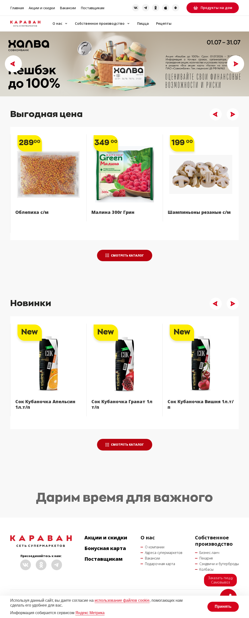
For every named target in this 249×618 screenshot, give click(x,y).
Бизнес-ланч (209, 552)
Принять (223, 606)
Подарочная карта (160, 563)
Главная (17, 8)
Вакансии (68, 8)
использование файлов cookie (122, 600)
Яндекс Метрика (90, 613)
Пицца (143, 24)
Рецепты (163, 24)
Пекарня (206, 558)
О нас (57, 24)
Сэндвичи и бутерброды (219, 563)
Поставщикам (92, 8)
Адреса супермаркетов (163, 552)
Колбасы (206, 569)
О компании (154, 547)
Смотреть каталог (127, 255)
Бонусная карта (105, 548)
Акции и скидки (42, 8)
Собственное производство (99, 24)
